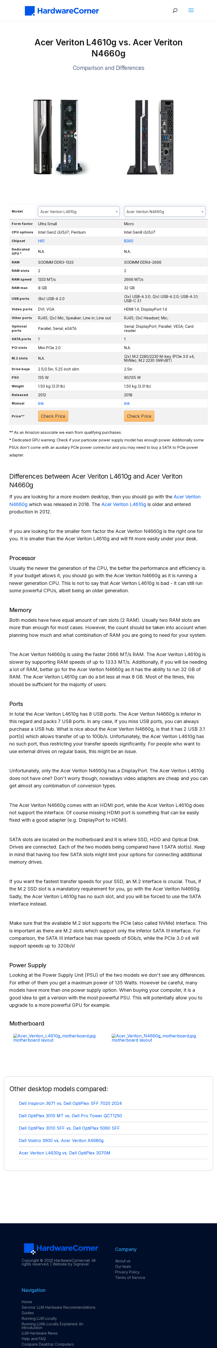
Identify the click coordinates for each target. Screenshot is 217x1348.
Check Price (53, 416)
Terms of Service (130, 1277)
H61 (41, 241)
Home (27, 1301)
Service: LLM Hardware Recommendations (59, 1307)
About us (122, 1261)
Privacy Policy (127, 1272)
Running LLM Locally (39, 1318)
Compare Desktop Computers (48, 1344)
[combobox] (79, 211)
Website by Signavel (71, 1264)
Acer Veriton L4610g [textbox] (58, 211)
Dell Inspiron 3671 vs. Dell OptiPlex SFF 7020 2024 (70, 1103)
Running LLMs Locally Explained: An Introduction (52, 1326)
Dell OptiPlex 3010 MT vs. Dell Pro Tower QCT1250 (70, 1115)
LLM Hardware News (40, 1333)
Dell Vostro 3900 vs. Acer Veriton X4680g (61, 1140)
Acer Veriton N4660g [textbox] (145, 211)
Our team (123, 1266)
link (41, 403)
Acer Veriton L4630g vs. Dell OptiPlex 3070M (64, 1153)
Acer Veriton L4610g (123, 504)
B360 (128, 241)
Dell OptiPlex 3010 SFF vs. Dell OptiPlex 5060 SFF (69, 1128)
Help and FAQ (34, 1338)
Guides (28, 1313)
